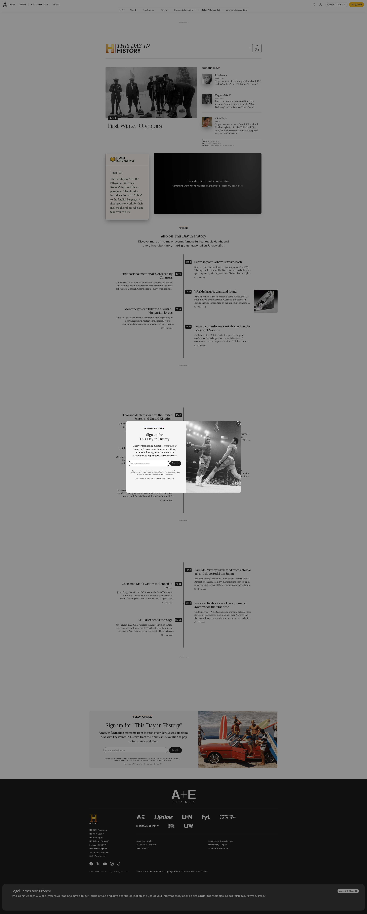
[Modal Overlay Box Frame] (183, 457)
